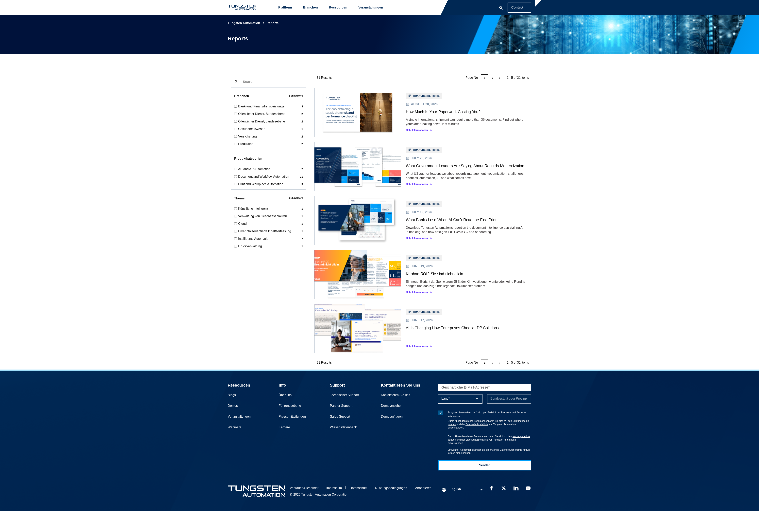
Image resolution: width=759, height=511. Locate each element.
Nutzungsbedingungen (391, 488)
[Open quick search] (501, 7)
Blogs (232, 395)
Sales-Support (340, 416)
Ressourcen (338, 7)
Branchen (310, 7)
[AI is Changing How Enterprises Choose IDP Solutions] (422, 328)
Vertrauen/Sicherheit (304, 488)
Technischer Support (344, 395)
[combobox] (462, 489)
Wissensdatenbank (343, 427)
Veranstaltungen (370, 7)
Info (282, 385)
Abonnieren (423, 488)
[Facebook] (491, 487)
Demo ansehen (391, 405)
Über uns (285, 395)
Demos (233, 405)
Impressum (334, 488)
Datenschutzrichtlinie (476, 424)
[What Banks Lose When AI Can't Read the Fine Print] (422, 220)
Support (337, 385)
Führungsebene (290, 405)
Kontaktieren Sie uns (400, 385)
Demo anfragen (392, 416)
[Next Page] (492, 77)
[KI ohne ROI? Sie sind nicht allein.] (422, 274)
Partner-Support (341, 405)
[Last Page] (500, 77)
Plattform (285, 7)
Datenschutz (358, 488)
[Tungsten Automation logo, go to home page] (256, 491)
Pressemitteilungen (292, 416)
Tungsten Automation (244, 23)
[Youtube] (528, 487)
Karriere (284, 427)
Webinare (234, 427)
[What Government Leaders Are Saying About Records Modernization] (422, 166)
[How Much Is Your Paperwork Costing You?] (422, 112)
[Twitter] (503, 487)
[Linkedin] (516, 487)
